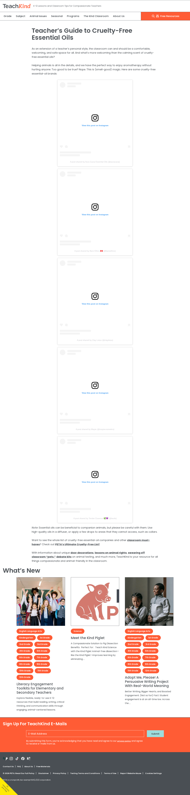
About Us (118, 16)
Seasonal (57, 16)
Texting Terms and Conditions (85, 773)
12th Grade (24, 677)
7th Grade (42, 657)
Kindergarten (26, 637)
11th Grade (43, 670)
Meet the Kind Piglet (88, 638)
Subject (20, 16)
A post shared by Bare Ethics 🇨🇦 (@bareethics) (95, 251)
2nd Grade (24, 644)
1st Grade (45, 637)
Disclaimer (43, 773)
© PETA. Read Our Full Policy (18, 773)
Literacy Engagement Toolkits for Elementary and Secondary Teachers (40, 688)
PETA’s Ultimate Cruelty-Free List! (77, 544)
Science (78, 631)
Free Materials (43, 766)
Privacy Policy (59, 773)
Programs (73, 16)
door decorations (82, 552)
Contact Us (8, 766)
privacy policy (124, 741)
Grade (8, 16)
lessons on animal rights (111, 552)
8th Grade (24, 664)
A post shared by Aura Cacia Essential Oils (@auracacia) (95, 162)
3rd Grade (42, 644)
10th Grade (25, 670)
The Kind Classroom (96, 16)
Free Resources (169, 16)
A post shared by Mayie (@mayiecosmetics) (95, 429)
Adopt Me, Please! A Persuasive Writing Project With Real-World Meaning (147, 681)
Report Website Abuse (130, 773)
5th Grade (42, 651)
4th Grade (24, 651)
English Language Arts (30, 631)
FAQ (19, 766)
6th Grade (24, 657)
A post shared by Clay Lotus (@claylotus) (95, 340)
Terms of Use (110, 773)
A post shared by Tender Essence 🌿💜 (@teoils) (95, 518)
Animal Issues (38, 16)
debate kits (63, 556)
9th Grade (42, 664)
